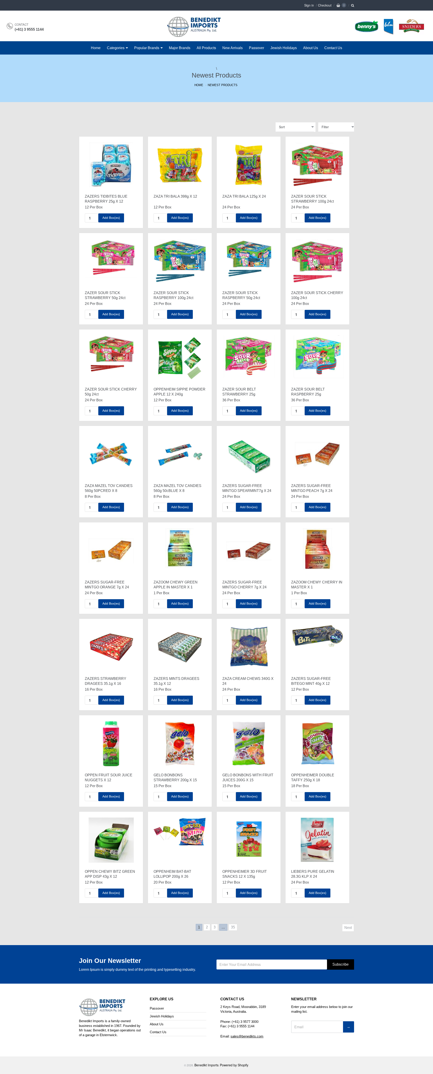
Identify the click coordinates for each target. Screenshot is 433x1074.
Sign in (309, 5)
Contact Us (333, 48)
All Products (206, 48)
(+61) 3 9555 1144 (29, 29)
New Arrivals (232, 48)
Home (96, 48)
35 (233, 927)
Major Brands (179, 48)
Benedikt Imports (206, 1065)
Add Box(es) (111, 217)
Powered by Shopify (234, 1065)
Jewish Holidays (283, 48)
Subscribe (340, 964)
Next (348, 928)
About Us (310, 48)
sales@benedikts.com (246, 1036)
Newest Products (222, 85)
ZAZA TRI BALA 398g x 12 (175, 196)
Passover (256, 48)
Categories (115, 48)
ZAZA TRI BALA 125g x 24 (244, 196)
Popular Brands (146, 48)
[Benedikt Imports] (198, 34)
